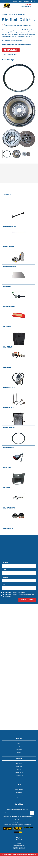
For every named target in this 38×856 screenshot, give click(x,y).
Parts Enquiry (19, 763)
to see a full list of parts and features (12, 40)
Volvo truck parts (6, 14)
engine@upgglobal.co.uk (19, 848)
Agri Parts (19, 752)
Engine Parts (19, 749)
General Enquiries (19, 766)
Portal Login (26, 1)
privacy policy (30, 816)
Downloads (15, 1)
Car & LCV (19, 746)
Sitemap (19, 798)
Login (8, 632)
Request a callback (10, 50)
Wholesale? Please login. (8, 60)
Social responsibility (19, 795)
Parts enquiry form (10, 55)
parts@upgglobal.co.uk (19, 846)
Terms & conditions (19, 789)
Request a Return (19, 778)
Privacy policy (19, 792)
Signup (21, 632)
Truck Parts (19, 743)
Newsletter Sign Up (19, 772)
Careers (20, 1)
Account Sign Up (19, 769)
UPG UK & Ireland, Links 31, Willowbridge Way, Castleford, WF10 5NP (18, 825)
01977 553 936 (26, 7)
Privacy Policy (22, 592)
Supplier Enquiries (19, 775)
